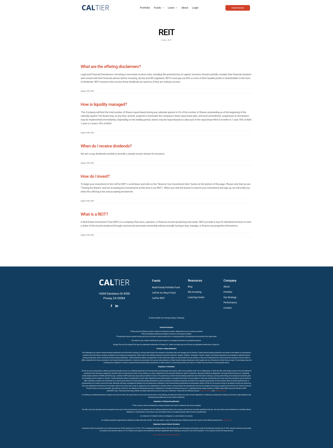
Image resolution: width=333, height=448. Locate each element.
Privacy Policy (170, 318)
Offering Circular (205, 391)
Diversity (180, 318)
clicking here (226, 420)
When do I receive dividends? (106, 146)
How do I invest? (95, 176)
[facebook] (111, 306)
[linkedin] (116, 306)
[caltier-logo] (95, 3)
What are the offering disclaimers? (111, 66)
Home (163, 40)
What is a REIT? (94, 214)
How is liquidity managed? (104, 104)
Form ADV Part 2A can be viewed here (166, 435)
